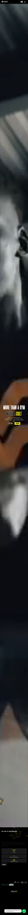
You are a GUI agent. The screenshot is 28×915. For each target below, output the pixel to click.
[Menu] (25, 2)
